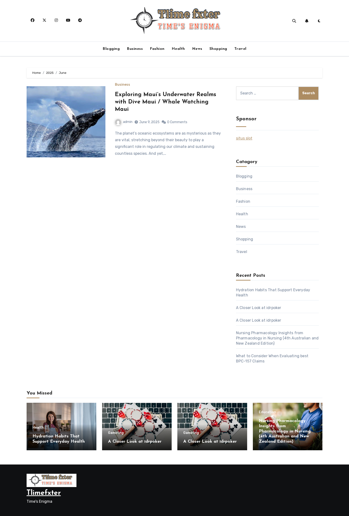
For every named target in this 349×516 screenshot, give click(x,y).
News (197, 49)
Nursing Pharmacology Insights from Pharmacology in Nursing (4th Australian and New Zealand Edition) (277, 338)
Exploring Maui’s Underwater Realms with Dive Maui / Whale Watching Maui (165, 102)
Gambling (116, 433)
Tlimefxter (44, 493)
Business (135, 49)
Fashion (157, 49)
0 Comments (177, 122)
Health (178, 49)
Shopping (218, 49)
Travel (240, 49)
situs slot (244, 138)
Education (267, 412)
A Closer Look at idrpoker (258, 307)
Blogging (111, 49)
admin (127, 122)
